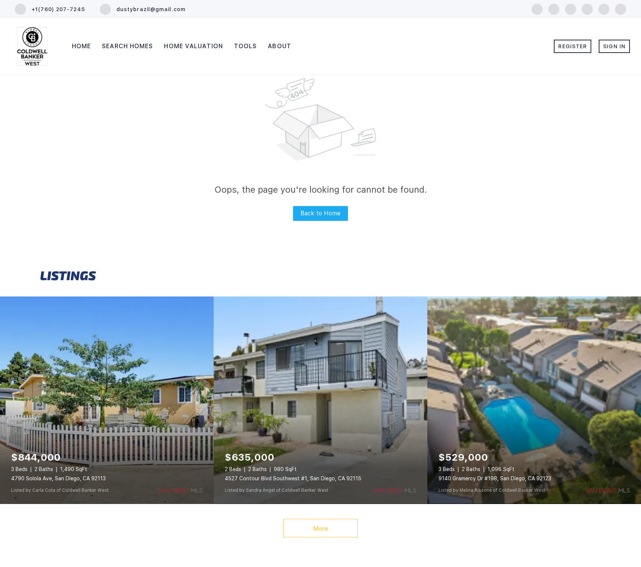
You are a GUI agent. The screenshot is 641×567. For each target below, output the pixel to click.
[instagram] (587, 8)
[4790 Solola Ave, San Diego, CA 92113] (107, 400)
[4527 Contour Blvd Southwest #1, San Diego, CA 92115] (320, 400)
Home (81, 46)
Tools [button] (245, 46)
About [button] (279, 46)
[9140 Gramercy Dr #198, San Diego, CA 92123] (534, 400)
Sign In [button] (614, 46)
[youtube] (603, 8)
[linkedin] (553, 8)
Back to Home (320, 213)
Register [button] (572, 46)
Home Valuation (193, 46)
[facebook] (537, 8)
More (320, 528)
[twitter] (570, 8)
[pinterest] (620, 8)
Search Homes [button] (127, 46)
